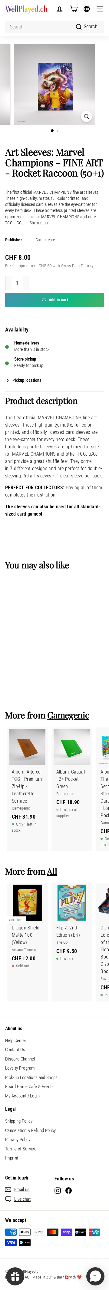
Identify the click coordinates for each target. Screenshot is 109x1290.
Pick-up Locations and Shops (31, 1077)
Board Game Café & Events (29, 1086)
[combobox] (54, 27)
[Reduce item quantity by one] (8, 283)
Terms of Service (20, 1149)
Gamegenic (45, 239)
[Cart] (74, 9)
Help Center (16, 1040)
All (52, 871)
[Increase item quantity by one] (26, 283)
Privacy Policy (17, 1139)
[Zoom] (86, 116)
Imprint (11, 1158)
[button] (95, 1276)
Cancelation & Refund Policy (30, 1130)
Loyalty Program (20, 1068)
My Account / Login (22, 1096)
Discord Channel (20, 1059)
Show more (39, 223)
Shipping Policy (19, 1121)
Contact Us (15, 1049)
